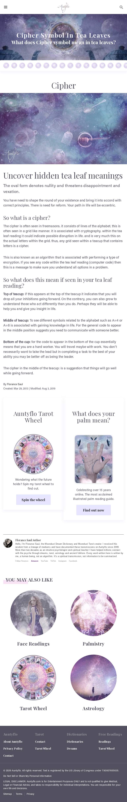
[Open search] (121, 7)
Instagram (62, 561)
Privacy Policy (12, 748)
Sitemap (7, 794)
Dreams (72, 748)
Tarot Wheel (43, 748)
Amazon (34, 561)
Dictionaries (75, 741)
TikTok (53, 561)
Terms (19, 794)
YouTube (44, 561)
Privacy (30, 794)
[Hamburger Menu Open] (6, 7)
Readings (105, 741)
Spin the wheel (33, 499)
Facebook (73, 561)
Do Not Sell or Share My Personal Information (27, 776)
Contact (8, 755)
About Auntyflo (12, 741)
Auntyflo (16, 771)
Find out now (93, 510)
